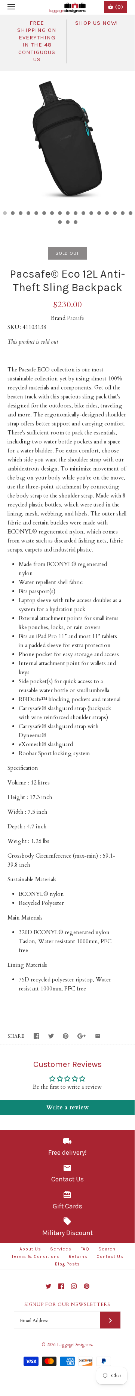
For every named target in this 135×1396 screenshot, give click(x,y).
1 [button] (4, 214)
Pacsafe (75, 318)
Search (107, 1249)
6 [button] (43, 214)
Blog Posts (67, 1264)
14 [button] (106, 214)
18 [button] (59, 223)
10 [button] (75, 214)
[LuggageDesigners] (67, 7)
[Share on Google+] (81, 1036)
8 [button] (59, 214)
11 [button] (83, 214)
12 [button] (91, 214)
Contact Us (109, 1256)
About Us (30, 1249)
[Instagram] (74, 1286)
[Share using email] (98, 1036)
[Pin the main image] (65, 1036)
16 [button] (122, 214)
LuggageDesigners (74, 1345)
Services (60, 1249)
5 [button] (36, 214)
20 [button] (75, 223)
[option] (67, 138)
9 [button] (67, 214)
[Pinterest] (86, 1286)
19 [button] (67, 223)
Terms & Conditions (36, 1256)
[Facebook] (61, 1286)
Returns (78, 1256)
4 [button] (28, 214)
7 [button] (51, 214)
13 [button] (98, 214)
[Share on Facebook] (36, 1036)
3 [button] (20, 214)
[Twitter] (48, 1286)
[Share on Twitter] (51, 1036)
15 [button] (114, 214)
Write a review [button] (67, 1107)
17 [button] (130, 214)
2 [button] (12, 214)
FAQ (84, 1249)
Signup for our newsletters (67, 1304)
